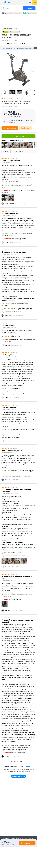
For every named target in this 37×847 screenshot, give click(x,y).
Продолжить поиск (18, 776)
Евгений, (7, 441)
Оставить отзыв (18, 136)
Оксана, (7, 242)
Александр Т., (9, 315)
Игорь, (7, 480)
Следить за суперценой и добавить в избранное (20, 121)
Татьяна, (7, 397)
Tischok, (7, 756)
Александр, (8, 610)
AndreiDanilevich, (9, 203)
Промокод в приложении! (12, 13)
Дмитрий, (7, 345)
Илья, (6, 567)
